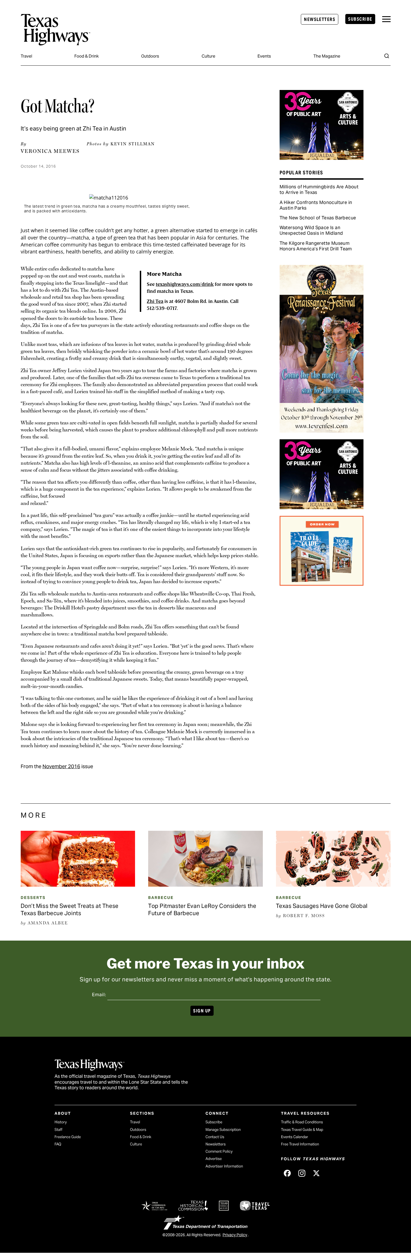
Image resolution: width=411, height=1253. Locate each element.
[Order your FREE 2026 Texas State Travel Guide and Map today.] (321, 583)
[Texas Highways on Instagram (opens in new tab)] (302, 1173)
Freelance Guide (68, 1137)
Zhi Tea (155, 301)
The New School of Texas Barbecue (318, 218)
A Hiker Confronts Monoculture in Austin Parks (316, 205)
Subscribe (360, 19)
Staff (58, 1129)
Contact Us (215, 1137)
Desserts (33, 897)
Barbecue (161, 897)
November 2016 (61, 766)
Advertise (214, 1158)
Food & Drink (86, 56)
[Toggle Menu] (386, 19)
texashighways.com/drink (185, 284)
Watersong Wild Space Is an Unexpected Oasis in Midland (311, 230)
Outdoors (150, 56)
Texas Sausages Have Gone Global (322, 906)
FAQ (58, 1144)
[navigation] (386, 19)
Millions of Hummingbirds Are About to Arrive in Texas (319, 189)
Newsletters (319, 19)
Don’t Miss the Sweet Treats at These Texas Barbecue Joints (70, 909)
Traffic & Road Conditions (302, 1122)
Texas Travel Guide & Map (302, 1129)
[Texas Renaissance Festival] (321, 430)
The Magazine (326, 56)
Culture (208, 56)
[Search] (387, 56)
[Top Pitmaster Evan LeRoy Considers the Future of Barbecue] (205, 884)
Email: (99, 995)
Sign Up (202, 1011)
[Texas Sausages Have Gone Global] (333, 884)
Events (264, 56)
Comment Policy (219, 1151)
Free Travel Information (300, 1144)
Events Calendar (294, 1137)
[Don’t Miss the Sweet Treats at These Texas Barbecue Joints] (78, 884)
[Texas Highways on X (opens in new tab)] (316, 1173)
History (61, 1122)
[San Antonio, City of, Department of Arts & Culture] (321, 158)
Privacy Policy (235, 1234)
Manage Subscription (223, 1129)
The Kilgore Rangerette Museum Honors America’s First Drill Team (316, 246)
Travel (26, 56)
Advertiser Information (224, 1166)
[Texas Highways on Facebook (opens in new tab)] (287, 1173)
